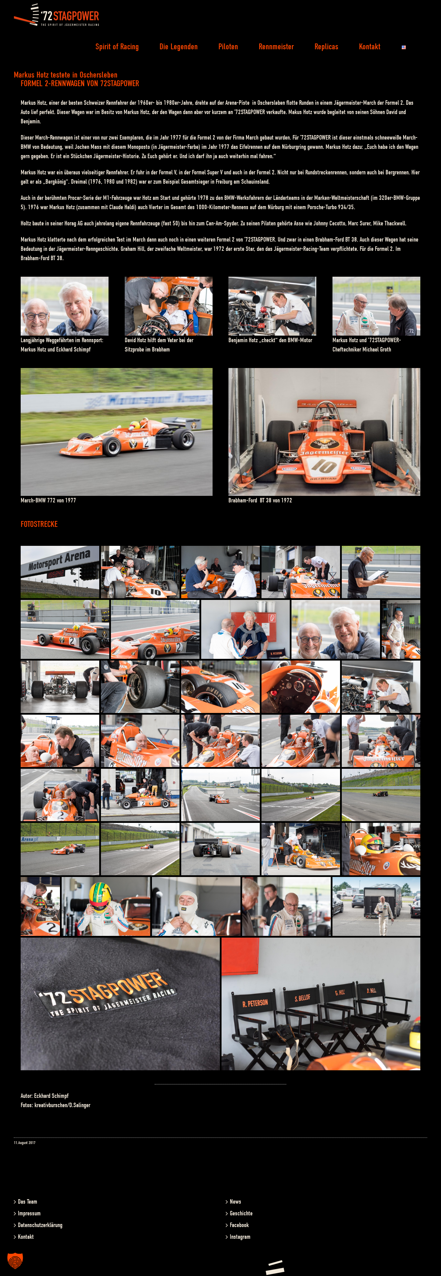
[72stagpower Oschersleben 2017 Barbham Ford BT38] (324, 372)
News (235, 1201)
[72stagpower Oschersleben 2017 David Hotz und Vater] (169, 281)
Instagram (240, 1237)
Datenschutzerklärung (40, 1225)
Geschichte (241, 1213)
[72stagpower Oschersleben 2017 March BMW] (117, 372)
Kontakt (26, 1237)
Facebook (239, 1225)
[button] (15, 1261)
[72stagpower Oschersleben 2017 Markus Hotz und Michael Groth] (376, 281)
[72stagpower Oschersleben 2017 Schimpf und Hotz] (65, 281)
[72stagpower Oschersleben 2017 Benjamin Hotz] (272, 281)
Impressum (29, 1213)
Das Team (27, 1201)
